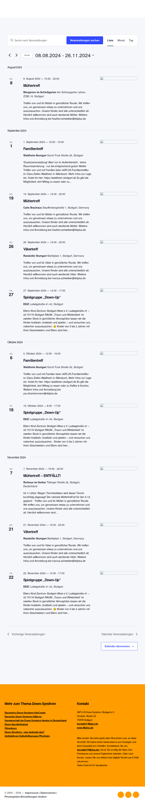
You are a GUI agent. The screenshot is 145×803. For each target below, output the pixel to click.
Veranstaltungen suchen (85, 40)
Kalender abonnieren (117, 646)
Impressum (31, 792)
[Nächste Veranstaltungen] (16, 55)
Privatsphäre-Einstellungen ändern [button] (26, 796)
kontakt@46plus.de (87, 723)
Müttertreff (31, 85)
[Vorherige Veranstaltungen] (9, 55)
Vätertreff (30, 248)
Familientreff (33, 148)
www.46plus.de (85, 727)
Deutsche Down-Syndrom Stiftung (23, 716)
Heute (27, 54)
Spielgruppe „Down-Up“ (42, 297)
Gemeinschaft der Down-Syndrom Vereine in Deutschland (35, 720)
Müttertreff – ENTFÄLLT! (42, 475)
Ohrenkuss (11, 728)
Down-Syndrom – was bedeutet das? (24, 732)
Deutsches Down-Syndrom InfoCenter (25, 712)
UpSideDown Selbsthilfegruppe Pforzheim (27, 736)
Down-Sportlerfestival (16, 724)
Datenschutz (48, 792)
